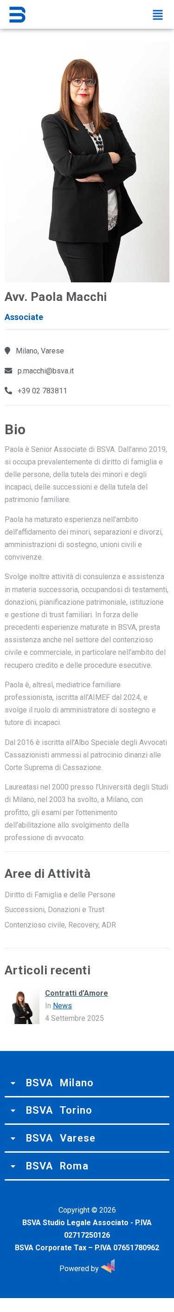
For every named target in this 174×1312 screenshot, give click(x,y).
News (62, 1005)
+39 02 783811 (42, 390)
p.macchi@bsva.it (46, 370)
